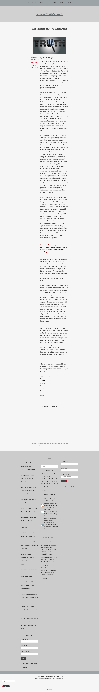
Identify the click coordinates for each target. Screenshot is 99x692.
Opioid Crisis (53, 565)
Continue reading (49, 689)
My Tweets (24, 667)
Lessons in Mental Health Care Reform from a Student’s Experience (29, 545)
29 (42, 486)
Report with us (44, 2)
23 (44, 484)
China (47, 547)
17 (47, 481)
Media (46, 565)
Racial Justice (49, 570)
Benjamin (34, 62)
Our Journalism (32, 2)
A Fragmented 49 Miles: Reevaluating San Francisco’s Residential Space (29, 478)
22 (42, 484)
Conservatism (51, 549)
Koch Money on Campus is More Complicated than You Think (29, 610)
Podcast (54, 2)
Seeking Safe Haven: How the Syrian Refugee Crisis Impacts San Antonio (29, 597)
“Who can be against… (51, 499)
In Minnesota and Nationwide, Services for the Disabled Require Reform (29, 491)
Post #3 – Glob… (49, 518)
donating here (45, 252)
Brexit (45, 547)
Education (51, 557)
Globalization (45, 559)
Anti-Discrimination (47, 545)
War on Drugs (50, 574)
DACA (52, 551)
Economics (45, 557)
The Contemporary (49, 13)
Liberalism (43, 565)
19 (52, 481)
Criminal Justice (46, 552)
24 (47, 484)
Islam (51, 563)
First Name (24, 639)
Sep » (46, 491)
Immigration (45, 561)
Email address (25, 651)
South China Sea (48, 572)
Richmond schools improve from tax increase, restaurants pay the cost (28, 466)
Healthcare (51, 559)
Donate (62, 2)
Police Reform (45, 568)
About (69, 2)
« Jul (42, 491)
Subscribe (6, 686)
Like (49, 458)
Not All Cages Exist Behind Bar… (51, 527)
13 (54, 479)
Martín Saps (34, 67)
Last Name (24, 645)
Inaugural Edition (46, 563)
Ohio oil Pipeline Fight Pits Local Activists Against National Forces (28, 585)
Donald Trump (47, 554)
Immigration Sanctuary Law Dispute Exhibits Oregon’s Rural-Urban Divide (29, 573)
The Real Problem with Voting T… (50, 514)
